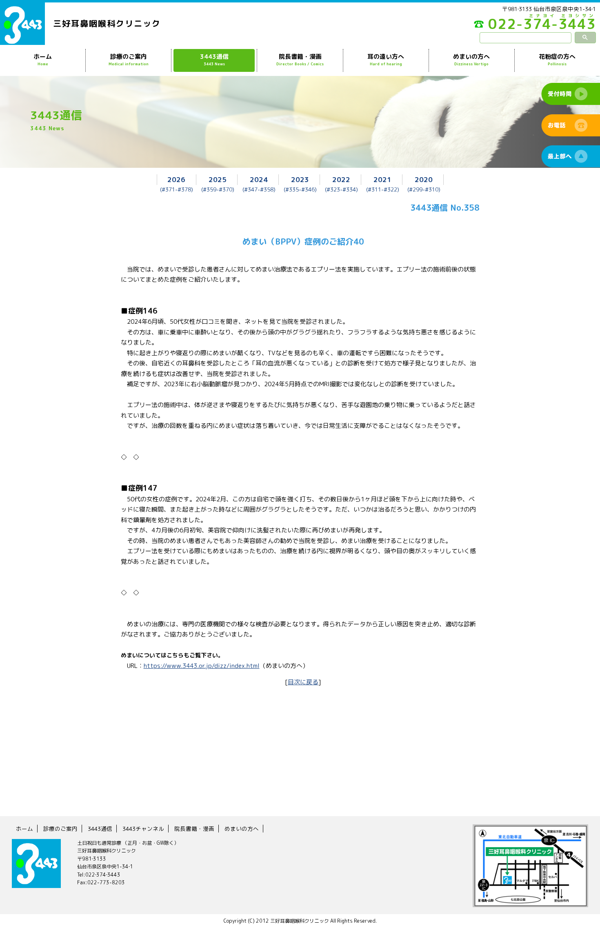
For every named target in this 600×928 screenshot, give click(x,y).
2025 (218, 179)
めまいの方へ (471, 59)
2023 (300, 179)
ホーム (42, 59)
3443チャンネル (143, 828)
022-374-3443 (542, 26)
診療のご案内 (129, 59)
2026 (176, 179)
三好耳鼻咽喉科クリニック (107, 23)
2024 (259, 179)
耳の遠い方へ (385, 59)
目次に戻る (303, 682)
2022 (341, 179)
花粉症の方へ (557, 59)
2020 (424, 179)
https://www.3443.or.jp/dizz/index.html (202, 665)
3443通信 (214, 59)
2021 (382, 179)
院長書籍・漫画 (300, 59)
